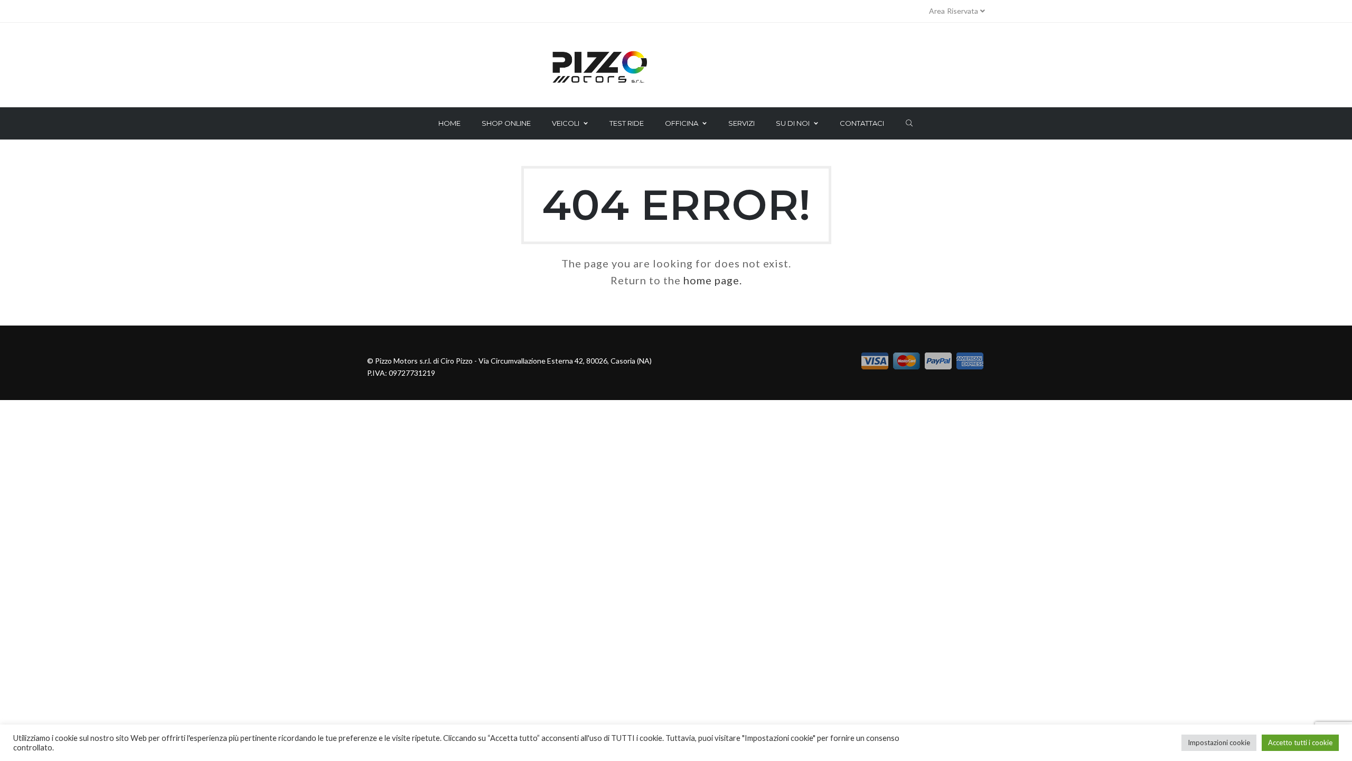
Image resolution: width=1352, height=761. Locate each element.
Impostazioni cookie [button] (1219, 742)
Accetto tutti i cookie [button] (1300, 742)
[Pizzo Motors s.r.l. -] (676, 67)
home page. (712, 280)
